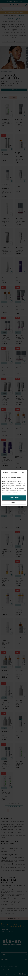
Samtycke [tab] (5, 472)
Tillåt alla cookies (14, 497)
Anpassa (13, 502)
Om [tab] (23, 472)
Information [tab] (14, 472)
